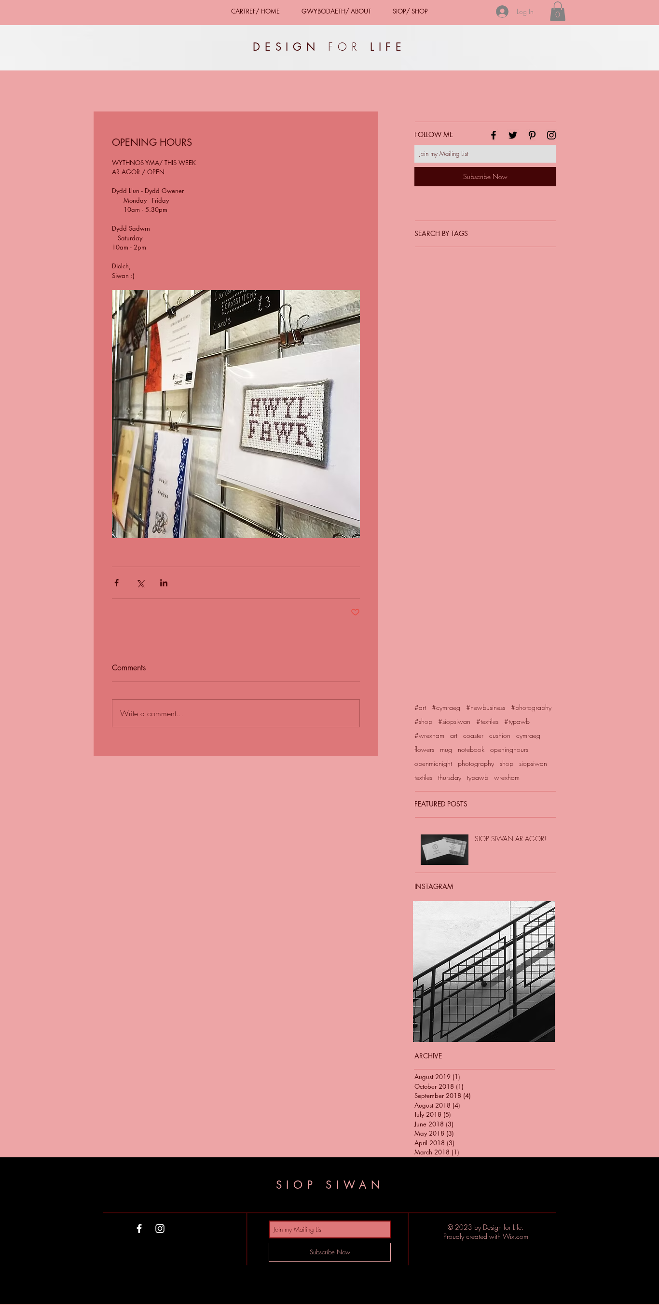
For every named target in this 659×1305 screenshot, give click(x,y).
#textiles (487, 721)
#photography (531, 707)
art (453, 735)
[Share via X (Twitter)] (140, 582)
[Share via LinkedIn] (163, 582)
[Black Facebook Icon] (493, 135)
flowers (424, 749)
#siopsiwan (454, 721)
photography (476, 763)
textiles (423, 777)
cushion (499, 735)
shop (506, 763)
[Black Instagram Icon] (551, 135)
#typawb (517, 721)
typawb (477, 777)
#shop (423, 721)
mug (446, 749)
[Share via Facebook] (116, 582)
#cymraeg (446, 707)
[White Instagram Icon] (160, 1228)
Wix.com (515, 1236)
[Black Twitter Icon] (513, 135)
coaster (473, 735)
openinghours (509, 749)
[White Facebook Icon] (139, 1228)
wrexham (507, 777)
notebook (471, 749)
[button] (557, 11)
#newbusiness (485, 707)
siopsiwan (533, 763)
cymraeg (528, 735)
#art (420, 707)
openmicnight (433, 763)
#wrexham (429, 735)
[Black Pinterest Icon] (532, 135)
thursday (449, 777)
